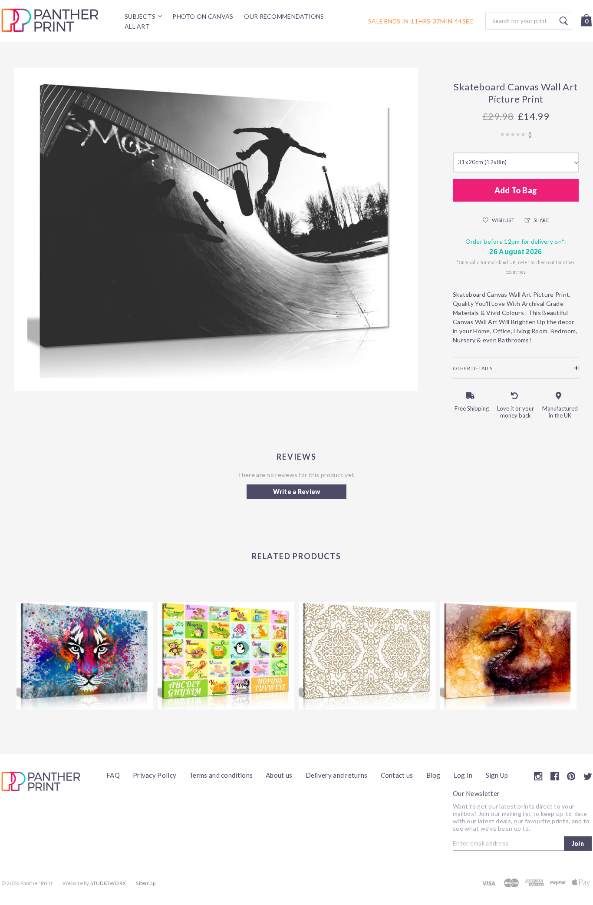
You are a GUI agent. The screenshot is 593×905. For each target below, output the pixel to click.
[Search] (528, 21)
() (530, 134)
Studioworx (108, 883)
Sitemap (145, 883)
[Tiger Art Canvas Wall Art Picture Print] (84, 655)
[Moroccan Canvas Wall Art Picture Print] (367, 655)
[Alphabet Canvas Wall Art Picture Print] (226, 655)
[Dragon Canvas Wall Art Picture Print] (508, 655)
